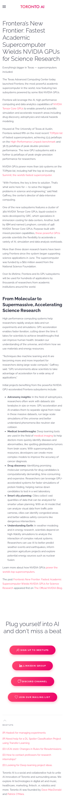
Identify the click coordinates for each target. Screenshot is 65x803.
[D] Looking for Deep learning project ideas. (27, 765)
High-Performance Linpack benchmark (33, 141)
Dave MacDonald (51, 789)
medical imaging (43, 435)
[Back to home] (32, 6)
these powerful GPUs (48, 233)
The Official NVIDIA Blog (48, 588)
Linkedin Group (34, 666)
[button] (4, 6)
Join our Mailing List (34, 697)
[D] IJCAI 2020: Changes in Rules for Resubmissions (31, 748)
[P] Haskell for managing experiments (24, 732)
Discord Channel (34, 681)
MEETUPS (8, 725)
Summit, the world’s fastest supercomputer (27, 175)
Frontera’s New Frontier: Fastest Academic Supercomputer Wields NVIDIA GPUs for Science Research (32, 584)
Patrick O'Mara (16, 794)
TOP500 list (56, 133)
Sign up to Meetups (34, 650)
